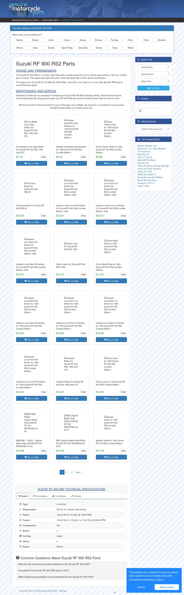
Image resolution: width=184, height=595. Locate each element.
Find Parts (155, 88)
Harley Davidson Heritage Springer (153, 165)
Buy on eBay (33, 163)
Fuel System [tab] (60, 496)
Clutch (51, 39)
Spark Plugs (67, 47)
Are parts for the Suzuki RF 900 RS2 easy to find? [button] (43, 570)
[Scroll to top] (115, 592)
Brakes (35, 39)
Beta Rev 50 (143, 154)
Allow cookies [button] (167, 587)
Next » (79, 472)
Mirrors (19, 47)
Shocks (51, 47)
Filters (130, 39)
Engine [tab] (24, 496)
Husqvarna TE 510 (146, 183)
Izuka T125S (143, 185)
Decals (83, 39)
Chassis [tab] (77, 496)
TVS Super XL (143, 151)
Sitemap (63, 590)
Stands (99, 47)
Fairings (114, 39)
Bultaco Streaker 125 (147, 145)
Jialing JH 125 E (144, 171)
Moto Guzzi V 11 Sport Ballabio (151, 148)
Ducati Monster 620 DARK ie (150, 177)
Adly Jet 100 (143, 162)
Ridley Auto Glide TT (146, 174)
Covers (67, 39)
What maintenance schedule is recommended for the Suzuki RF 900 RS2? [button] (56, 576)
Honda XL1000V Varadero (149, 168)
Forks (146, 39)
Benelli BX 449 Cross (147, 180)
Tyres (114, 47)
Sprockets (83, 47)
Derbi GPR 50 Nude (146, 160)
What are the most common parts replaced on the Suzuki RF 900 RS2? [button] (54, 564)
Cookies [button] (159, 579)
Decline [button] (141, 587)
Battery (19, 39)
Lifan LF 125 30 (144, 157)
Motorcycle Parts (44, 590)
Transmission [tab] (41, 496)
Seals (35, 47)
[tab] (71, 564)
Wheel (130, 47)
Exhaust (98, 39)
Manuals (162, 39)
